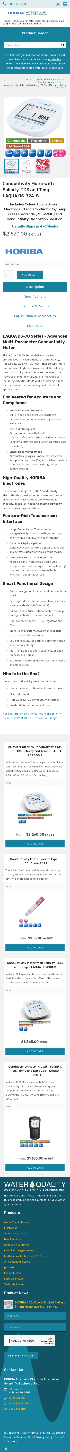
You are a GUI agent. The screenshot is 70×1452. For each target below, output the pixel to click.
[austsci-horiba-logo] (16, 13)
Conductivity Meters (49, 82)
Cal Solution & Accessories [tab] (35, 316)
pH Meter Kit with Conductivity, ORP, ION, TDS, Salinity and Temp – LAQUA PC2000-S (35, 751)
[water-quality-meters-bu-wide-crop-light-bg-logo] (36, 13)
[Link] (35, 1449)
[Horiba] (24, 252)
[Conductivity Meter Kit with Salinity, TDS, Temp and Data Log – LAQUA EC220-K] (35, 1132)
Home (28, 79)
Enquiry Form (17, 1408)
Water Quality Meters (49, 79)
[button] (64, 13)
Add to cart (30, 274)
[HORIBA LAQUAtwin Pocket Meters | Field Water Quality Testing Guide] (8, 1302)
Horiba (8, 783)
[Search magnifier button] (63, 45)
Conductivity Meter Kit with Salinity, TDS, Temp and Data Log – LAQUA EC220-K (35, 1071)
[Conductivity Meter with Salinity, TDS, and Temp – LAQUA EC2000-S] (35, 1015)
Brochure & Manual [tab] (35, 306)
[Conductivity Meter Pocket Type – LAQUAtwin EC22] (35, 911)
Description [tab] (35, 287)
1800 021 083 (17, 1397)
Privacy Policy (44, 1437)
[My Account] (58, 3)
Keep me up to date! (21, 1355)
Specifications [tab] (35, 296)
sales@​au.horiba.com (22, 1403)
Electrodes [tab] (35, 326)
